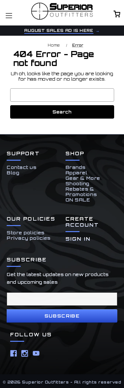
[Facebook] (13, 353)
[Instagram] (24, 353)
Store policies (26, 232)
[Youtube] (36, 353)
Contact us (22, 167)
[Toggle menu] (8, 15)
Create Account (82, 222)
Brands (75, 167)
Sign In (78, 239)
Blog (13, 172)
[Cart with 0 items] (117, 14)
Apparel (76, 172)
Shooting (77, 183)
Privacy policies (29, 238)
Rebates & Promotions (81, 191)
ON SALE (77, 199)
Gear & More (82, 178)
